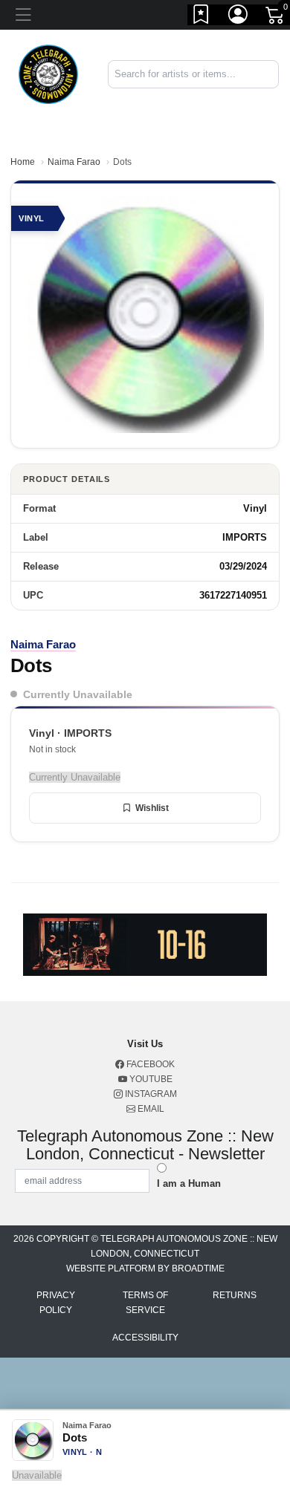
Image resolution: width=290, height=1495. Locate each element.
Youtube (150, 1079)
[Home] (48, 73)
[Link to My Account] (238, 17)
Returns (235, 1295)
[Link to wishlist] (201, 17)
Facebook (149, 1064)
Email (149, 1109)
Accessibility (145, 1337)
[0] (276, 17)
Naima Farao (74, 162)
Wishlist (152, 808)
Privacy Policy (55, 1302)
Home (22, 162)
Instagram (150, 1094)
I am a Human (189, 1183)
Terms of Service (145, 1302)
